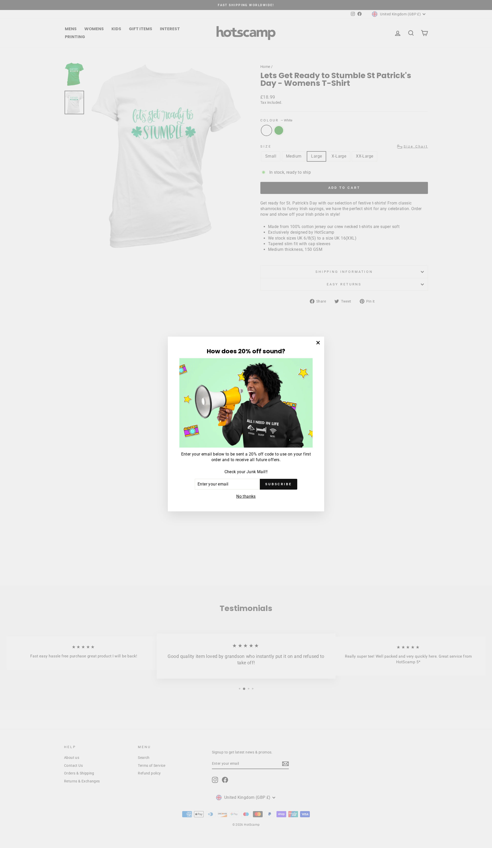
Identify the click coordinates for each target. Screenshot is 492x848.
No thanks (246, 496)
